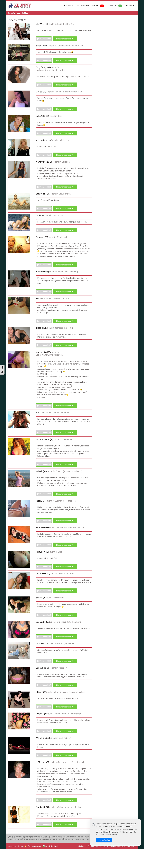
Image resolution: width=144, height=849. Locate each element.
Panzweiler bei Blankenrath (71, 527)
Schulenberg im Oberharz (70, 807)
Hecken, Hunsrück (65, 643)
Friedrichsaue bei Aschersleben (70, 692)
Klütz (60, 116)
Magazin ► (130, 5)
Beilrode (66, 162)
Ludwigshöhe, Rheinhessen (70, 45)
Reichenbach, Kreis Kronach (71, 762)
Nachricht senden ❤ (64, 38)
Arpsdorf (63, 668)
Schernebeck (64, 738)
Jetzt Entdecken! (44, 38)
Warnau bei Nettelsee (65, 501)
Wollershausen (62, 298)
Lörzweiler (67, 439)
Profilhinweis (100, 846)
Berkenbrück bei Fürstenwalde (50, 70)
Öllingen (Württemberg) (69, 622)
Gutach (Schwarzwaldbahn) (68, 471)
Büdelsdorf (62, 237)
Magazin (91, 846)
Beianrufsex (114, 5)
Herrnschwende (66, 573)
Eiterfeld (65, 140)
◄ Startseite (68, 5)
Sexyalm (21, 846)
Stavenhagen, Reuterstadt (68, 714)
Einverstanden (104, 840)
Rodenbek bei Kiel (65, 24)
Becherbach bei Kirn (63, 328)
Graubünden (65, 194)
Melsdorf (59, 597)
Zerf (60, 552)
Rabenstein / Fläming (67, 271)
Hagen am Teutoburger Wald (68, 92)
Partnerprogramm (34, 846)
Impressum (131, 846)
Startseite (11, 13)
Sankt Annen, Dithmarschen (49, 355)
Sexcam (97, 5)
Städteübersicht (82, 5)
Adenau (59, 215)
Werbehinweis (111, 846)
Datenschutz (121, 846)
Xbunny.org (12, 846)
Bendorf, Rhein (62, 412)
